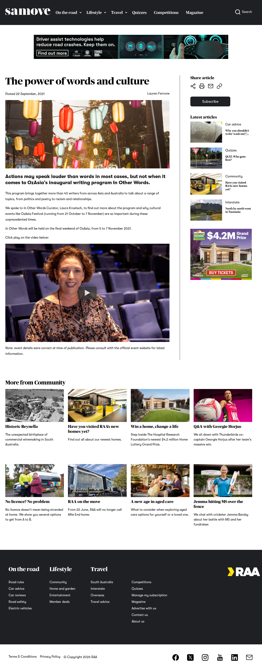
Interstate (98, 589)
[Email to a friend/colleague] (210, 86)
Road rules (16, 582)
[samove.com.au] (27, 19)
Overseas (97, 595)
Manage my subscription (149, 595)
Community (58, 582)
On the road (66, 12)
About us (138, 621)
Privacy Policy (50, 656)
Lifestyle (94, 12)
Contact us (140, 615)
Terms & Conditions (23, 656)
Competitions (166, 12)
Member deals (60, 602)
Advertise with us (144, 608)
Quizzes (139, 12)
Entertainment (60, 595)
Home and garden (62, 589)
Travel (117, 12)
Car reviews (17, 595)
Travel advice (100, 602)
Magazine (139, 602)
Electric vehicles (20, 608)
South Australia (102, 582)
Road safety (17, 602)
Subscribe (210, 101)
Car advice (16, 589)
